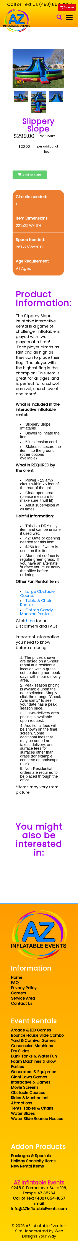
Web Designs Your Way (42, 1233)
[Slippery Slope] (21, 96)
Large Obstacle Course (37, 593)
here (30, 620)
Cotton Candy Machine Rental (36, 612)
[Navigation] (69, 17)
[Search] (59, 17)
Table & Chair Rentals (36, 602)
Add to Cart (31, 174)
